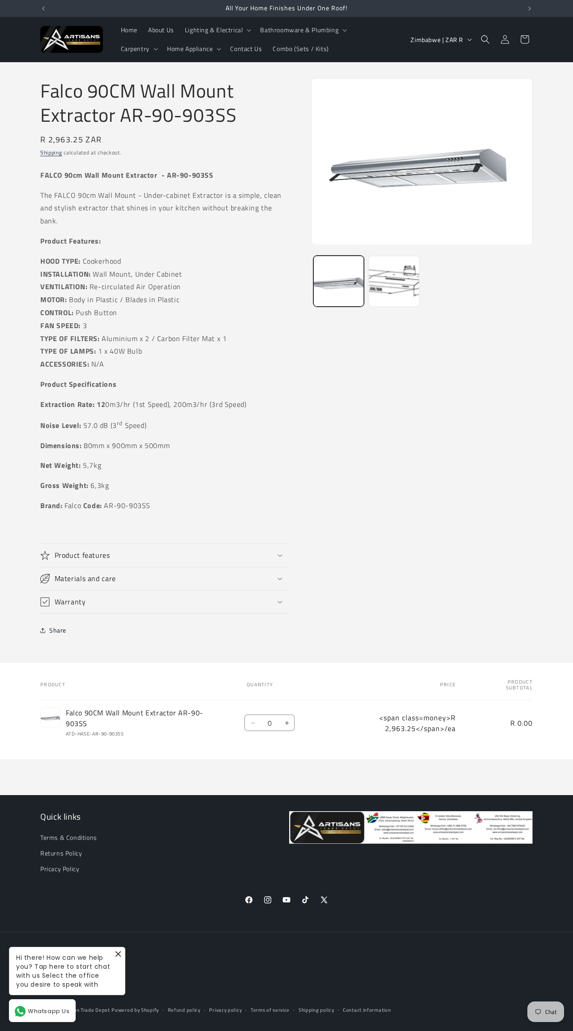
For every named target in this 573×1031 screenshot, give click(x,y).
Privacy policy (225, 1010)
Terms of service (270, 1010)
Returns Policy (61, 853)
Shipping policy (316, 1010)
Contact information (367, 1010)
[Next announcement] (529, 8)
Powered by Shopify (135, 1010)
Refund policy (184, 1010)
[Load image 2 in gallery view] (393, 281)
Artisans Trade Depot (85, 1010)
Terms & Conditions (68, 838)
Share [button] (57, 630)
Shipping (51, 152)
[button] (217, 30)
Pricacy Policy (59, 869)
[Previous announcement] (43, 8)
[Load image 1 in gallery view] (338, 281)
